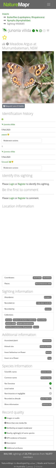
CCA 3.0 (39, 467)
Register (22, 183)
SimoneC (5, 162)
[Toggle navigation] (48, 4)
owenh (4, 134)
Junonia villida (9, 124)
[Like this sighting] (3, 44)
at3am (32, 463)
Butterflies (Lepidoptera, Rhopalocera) (25, 17)
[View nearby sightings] (48, 30)
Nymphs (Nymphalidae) (18, 20)
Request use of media (14, 106)
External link (46, 404)
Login (12, 183)
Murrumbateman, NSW (43, 284)
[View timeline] (44, 30)
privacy (30, 467)
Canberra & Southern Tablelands (24, 320)
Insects (5, 13)
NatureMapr (42, 320)
